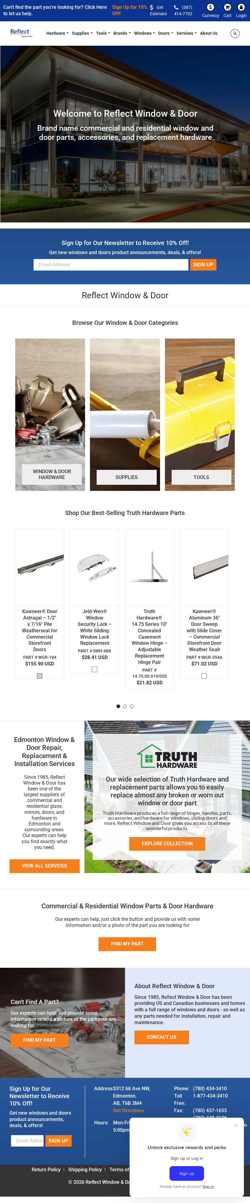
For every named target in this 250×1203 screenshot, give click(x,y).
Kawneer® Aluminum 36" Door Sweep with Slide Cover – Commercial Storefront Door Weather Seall (204, 630)
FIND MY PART (39, 1040)
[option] (42, 606)
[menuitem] (57, 33)
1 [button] (118, 706)
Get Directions (128, 1110)
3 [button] (131, 706)
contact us (162, 1037)
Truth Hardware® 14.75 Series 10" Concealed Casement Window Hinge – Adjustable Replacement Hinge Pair (149, 637)
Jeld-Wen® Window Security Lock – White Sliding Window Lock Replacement (95, 627)
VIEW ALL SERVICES (44, 866)
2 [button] (125, 706)
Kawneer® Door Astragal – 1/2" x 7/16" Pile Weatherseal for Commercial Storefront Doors (39, 630)
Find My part (127, 944)
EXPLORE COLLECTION (167, 843)
